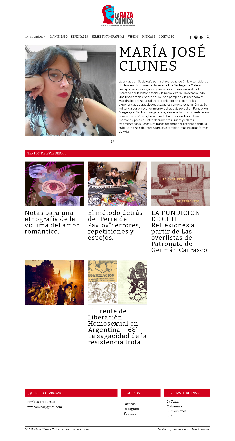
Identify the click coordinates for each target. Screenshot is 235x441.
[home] (117, 15)
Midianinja (174, 406)
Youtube (130, 413)
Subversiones (176, 411)
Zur (169, 416)
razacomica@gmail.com (44, 407)
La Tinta (173, 401)
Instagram (131, 408)
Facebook (130, 404)
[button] (37, 37)
